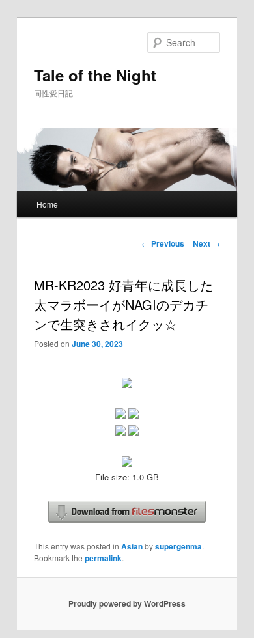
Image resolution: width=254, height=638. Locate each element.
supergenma (178, 546)
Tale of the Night (95, 75)
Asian (132, 546)
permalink (103, 558)
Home (47, 204)
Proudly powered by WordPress (127, 603)
